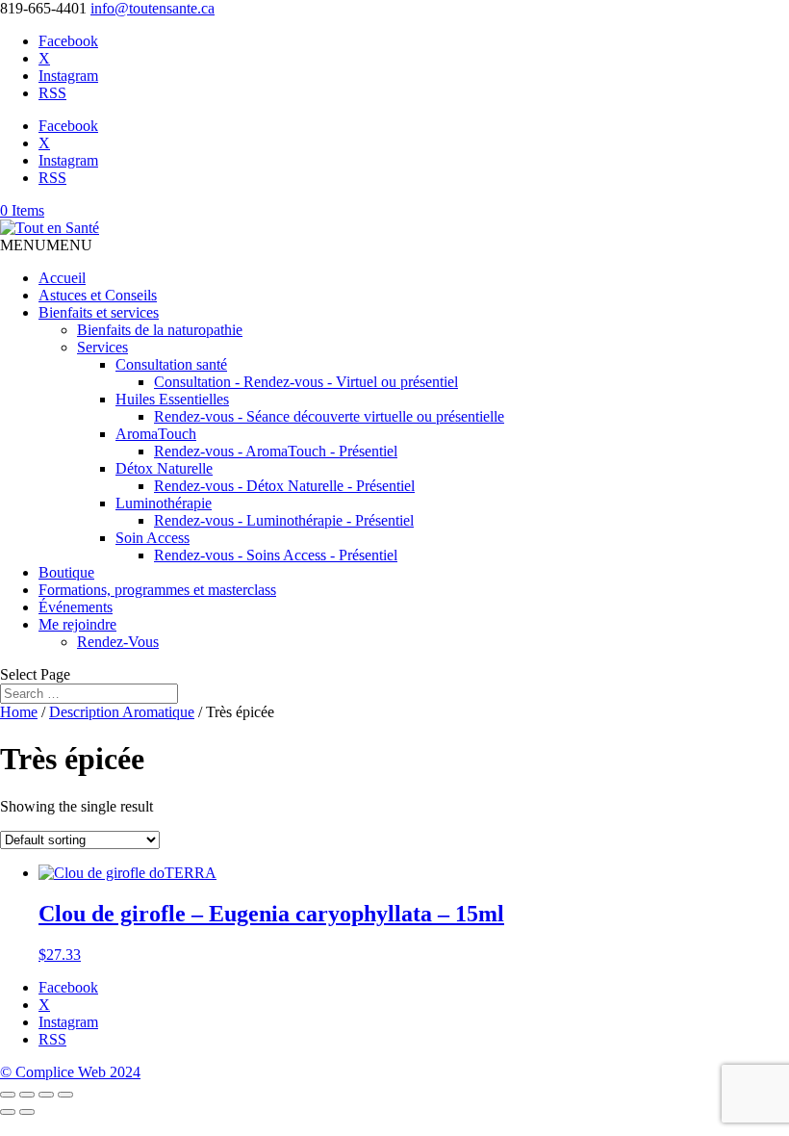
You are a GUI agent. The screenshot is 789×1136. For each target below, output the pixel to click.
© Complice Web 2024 (70, 1072)
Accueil (62, 278)
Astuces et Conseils (97, 295)
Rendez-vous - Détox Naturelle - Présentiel (284, 486)
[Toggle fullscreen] (27, 1094)
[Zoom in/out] (7, 1094)
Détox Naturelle (164, 468)
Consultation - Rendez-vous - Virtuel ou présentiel (306, 382)
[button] (46, 245)
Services (102, 347)
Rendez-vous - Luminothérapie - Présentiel (284, 520)
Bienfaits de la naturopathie (159, 330)
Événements (75, 607)
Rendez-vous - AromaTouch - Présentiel (275, 451)
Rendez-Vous (118, 641)
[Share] (46, 1094)
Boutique (66, 572)
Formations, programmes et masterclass (157, 589)
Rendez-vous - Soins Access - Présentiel (275, 555)
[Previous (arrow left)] (7, 1112)
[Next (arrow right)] (27, 1112)
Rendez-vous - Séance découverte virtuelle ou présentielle (329, 416)
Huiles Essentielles (172, 399)
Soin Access (152, 537)
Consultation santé (171, 364)
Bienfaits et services (98, 312)
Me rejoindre (77, 624)
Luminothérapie (163, 503)
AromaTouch (155, 434)
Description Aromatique (121, 712)
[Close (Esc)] (65, 1094)
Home (19, 712)
